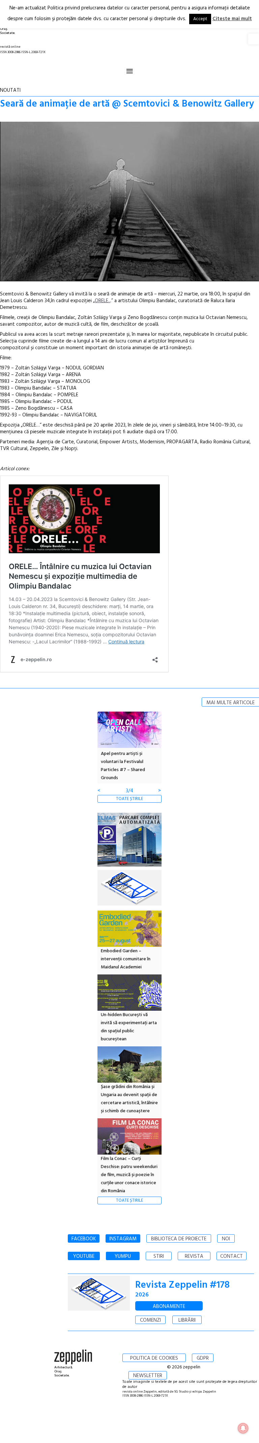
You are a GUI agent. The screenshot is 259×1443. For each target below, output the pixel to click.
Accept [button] (200, 19)
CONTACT (231, 1256)
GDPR (203, 1358)
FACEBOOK (83, 1239)
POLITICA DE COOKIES (154, 1358)
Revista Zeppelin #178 (182, 1285)
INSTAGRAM (123, 1239)
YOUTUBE (83, 1256)
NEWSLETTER (147, 1376)
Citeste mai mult (232, 19)
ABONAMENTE (169, 1306)
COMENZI (150, 1320)
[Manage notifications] (243, 1428)
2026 (142, 1295)
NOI (226, 1239)
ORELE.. (102, 301)
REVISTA (194, 1256)
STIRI (158, 1256)
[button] (253, 39)
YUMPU (123, 1256)
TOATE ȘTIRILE (129, 798)
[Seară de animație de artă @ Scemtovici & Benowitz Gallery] (129, 203)
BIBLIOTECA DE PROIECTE (178, 1239)
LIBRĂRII (187, 1320)
